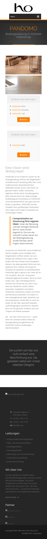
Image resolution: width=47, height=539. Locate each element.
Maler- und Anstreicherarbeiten (18, 443)
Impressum (38, 533)
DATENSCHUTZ (27, 533)
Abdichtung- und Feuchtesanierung (20, 454)
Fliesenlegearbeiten (14, 450)
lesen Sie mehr (11, 497)
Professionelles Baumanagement (19, 439)
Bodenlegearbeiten (14, 446)
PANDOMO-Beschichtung (16, 458)
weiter (24, 119)
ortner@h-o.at (17, 425)
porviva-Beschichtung (15, 461)
